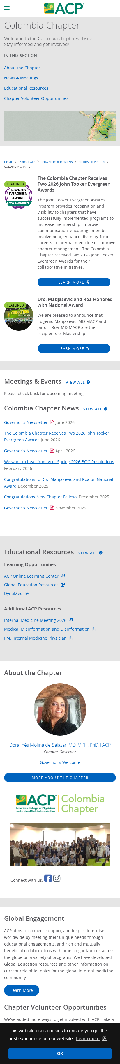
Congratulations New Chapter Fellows (41, 497)
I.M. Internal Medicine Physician (35, 638)
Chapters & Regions (57, 162)
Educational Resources (26, 88)
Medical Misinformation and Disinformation (47, 629)
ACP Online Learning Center (31, 576)
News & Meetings (21, 78)
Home (8, 162)
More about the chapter (60, 777)
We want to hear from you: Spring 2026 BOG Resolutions (59, 461)
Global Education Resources (31, 584)
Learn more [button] (88, 1038)
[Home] (64, 8)
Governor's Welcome (60, 762)
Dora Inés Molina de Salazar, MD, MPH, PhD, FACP (60, 745)
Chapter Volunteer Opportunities (36, 98)
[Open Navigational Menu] (7, 8)
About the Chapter (22, 67)
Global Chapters (92, 162)
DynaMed (13, 593)
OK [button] (60, 1053)
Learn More (71, 282)
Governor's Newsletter (26, 422)
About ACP (27, 162)
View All (76, 382)
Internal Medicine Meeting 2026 (35, 620)
